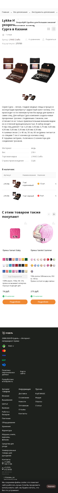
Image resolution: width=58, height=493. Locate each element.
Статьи (38, 405)
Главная (5, 12)
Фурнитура (7, 430)
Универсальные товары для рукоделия (9, 453)
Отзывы (22, 409)
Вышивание (7, 400)
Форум (38, 397)
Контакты (23, 413)
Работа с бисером (6, 413)
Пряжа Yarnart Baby (12, 250)
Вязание (5, 396)
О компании (24, 397)
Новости (22, 401)
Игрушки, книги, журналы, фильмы (9, 437)
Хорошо (51, 486)
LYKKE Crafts (14, 39)
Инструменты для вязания (43, 12)
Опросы (38, 401)
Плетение (6, 418)
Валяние (5, 408)
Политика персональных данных (8, 372)
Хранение (6, 426)
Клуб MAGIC (40, 393)
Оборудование (8, 422)
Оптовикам (23, 405)
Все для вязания (20, 12)
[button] (49, 214)
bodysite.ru (8, 381)
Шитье (5, 404)
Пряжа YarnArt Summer (41, 250)
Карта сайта (22, 372)
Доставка (23, 393)
